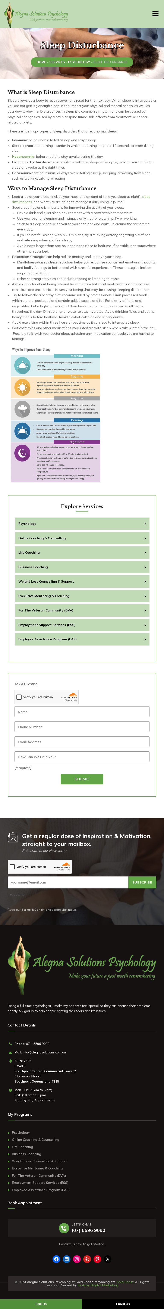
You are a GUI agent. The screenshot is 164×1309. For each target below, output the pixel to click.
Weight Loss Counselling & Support (46, 581)
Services (57, 62)
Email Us (123, 1304)
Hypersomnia (23, 156)
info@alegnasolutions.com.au (44, 1052)
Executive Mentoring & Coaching (43, 596)
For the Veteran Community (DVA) (45, 610)
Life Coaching (29, 552)
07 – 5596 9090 (38, 1044)
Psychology (79, 62)
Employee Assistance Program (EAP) (47, 639)
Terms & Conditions (36, 910)
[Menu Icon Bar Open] (155, 13)
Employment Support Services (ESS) (46, 625)
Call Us (41, 1304)
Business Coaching (33, 567)
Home (41, 62)
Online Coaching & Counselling (42, 538)
